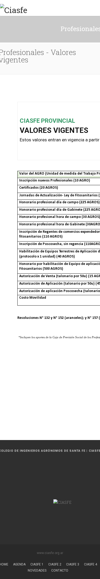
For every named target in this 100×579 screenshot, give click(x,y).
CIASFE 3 (72, 564)
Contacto (59, 570)
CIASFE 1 (36, 564)
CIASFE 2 (54, 564)
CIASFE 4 (90, 564)
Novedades (37, 570)
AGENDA (19, 564)
